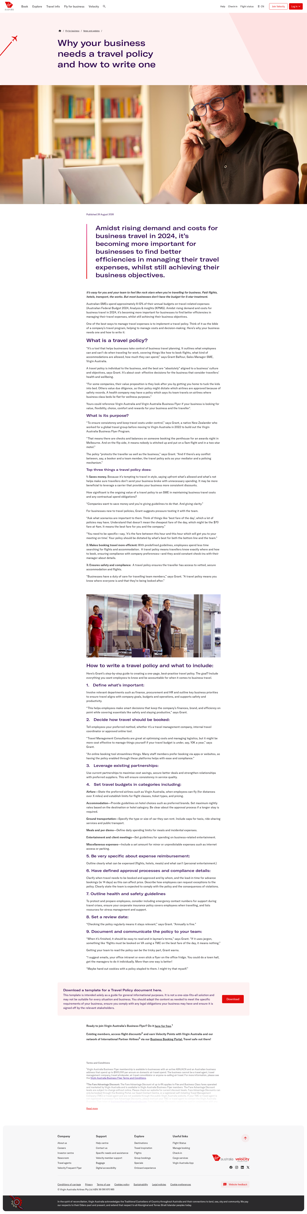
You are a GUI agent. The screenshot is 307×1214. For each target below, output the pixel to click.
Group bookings (142, 1157)
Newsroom (63, 1157)
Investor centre (66, 1153)
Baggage (100, 1162)
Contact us (101, 1148)
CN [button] (262, 6)
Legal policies (159, 1184)
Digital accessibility (106, 1167)
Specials (138, 1162)
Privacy (89, 1184)
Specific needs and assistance (112, 1153)
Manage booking (181, 1148)
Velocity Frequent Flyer (70, 1167)
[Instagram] (236, 1167)
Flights (138, 1153)
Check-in (177, 1153)
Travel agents (64, 1162)
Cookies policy (121, 1184)
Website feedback (238, 1184)
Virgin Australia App (183, 1162)
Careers (62, 1148)
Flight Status (179, 1143)
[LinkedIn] (242, 1167)
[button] (24, 6)
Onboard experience (145, 1167)
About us (62, 1143)
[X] (248, 1167)
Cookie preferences (180, 1184)
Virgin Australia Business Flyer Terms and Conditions (118, 1078)
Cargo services (180, 1157)
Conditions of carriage (69, 1184)
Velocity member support (109, 1157)
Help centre (102, 1143)
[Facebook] (231, 1167)
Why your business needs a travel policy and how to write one (107, 53)
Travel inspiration (143, 1148)
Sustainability (141, 1184)
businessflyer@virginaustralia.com (129, 1101)
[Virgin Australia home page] (9, 6)
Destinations (141, 1143)
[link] (72, 31)
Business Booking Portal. (166, 1039)
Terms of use (103, 1184)
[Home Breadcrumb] (60, 30)
